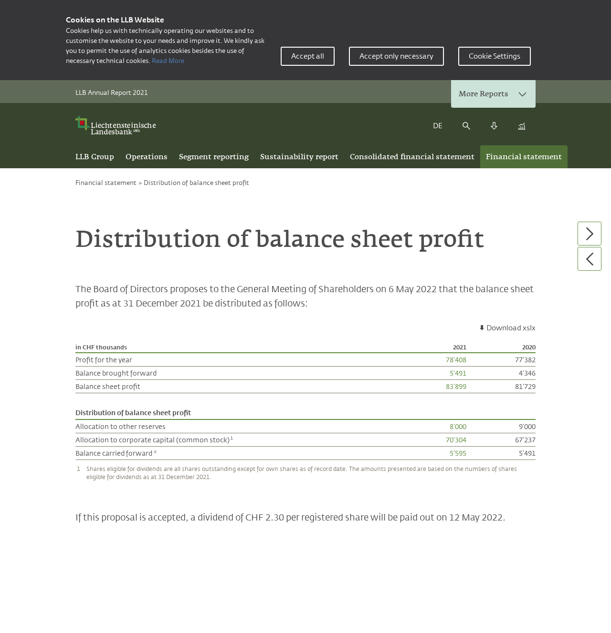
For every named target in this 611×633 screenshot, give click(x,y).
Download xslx (511, 328)
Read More (168, 60)
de (437, 126)
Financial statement (106, 182)
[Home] (118, 125)
